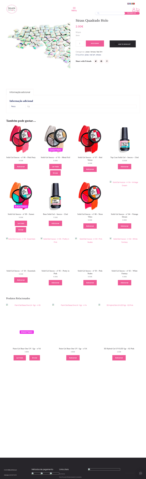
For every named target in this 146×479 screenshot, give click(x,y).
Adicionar (95, 43)
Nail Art (99, 52)
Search (131, 13)
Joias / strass (90, 52)
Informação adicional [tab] (20, 92)
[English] (128, 4)
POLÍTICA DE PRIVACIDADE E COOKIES (70, 477)
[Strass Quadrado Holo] (96, 61)
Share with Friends (83, 61)
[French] (131, 4)
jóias (87, 55)
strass (98, 55)
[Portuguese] (133, 4)
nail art (92, 55)
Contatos (62, 474)
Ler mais (55, 166)
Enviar (55, 173)
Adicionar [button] (21, 166)
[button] (140, 473)
